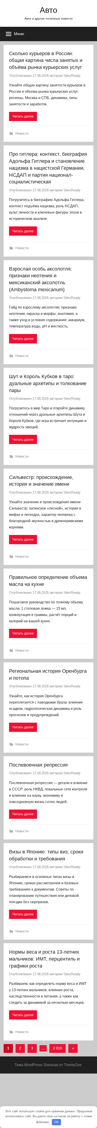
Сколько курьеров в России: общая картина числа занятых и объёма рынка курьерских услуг (45, 60)
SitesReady (72, 75)
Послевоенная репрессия (38, 765)
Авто (48, 10)
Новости (21, 133)
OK (56, 1122)
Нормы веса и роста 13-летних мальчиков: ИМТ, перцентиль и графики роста (44, 959)
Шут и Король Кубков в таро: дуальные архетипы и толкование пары (47, 383)
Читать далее (23, 116)
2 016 (57, 1048)
